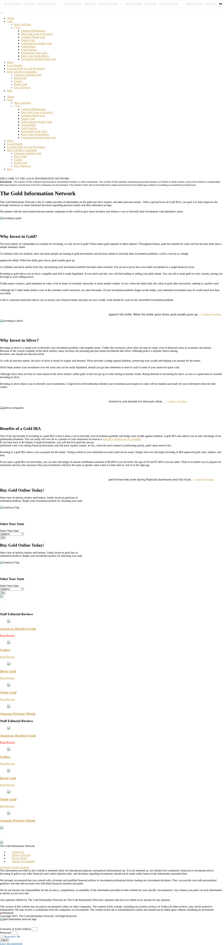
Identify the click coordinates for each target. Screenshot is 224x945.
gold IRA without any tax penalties (122, 439)
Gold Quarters (29, 49)
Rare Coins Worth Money (35, 55)
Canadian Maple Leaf (33, 37)
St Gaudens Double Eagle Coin (38, 59)
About (10, 18)
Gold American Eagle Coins (36, 43)
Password (5, 932)
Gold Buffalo (28, 46)
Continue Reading (165, 314)
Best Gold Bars (22, 24)
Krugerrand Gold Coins (34, 52)
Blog (9, 90)
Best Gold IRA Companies (22, 71)
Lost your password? (11, 943)
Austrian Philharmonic (33, 30)
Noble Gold (20, 84)
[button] (111, 312)
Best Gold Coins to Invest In (36, 33)
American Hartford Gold (27, 74)
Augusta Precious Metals (17, 714)
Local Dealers (14, 65)
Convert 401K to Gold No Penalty (26, 68)
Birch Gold (20, 78)
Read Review (7, 635)
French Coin (28, 40)
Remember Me (12, 936)
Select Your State (9, 530)
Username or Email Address (15, 928)
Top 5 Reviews (22, 87)
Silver (10, 62)
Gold (10, 21)
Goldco (18, 81)
